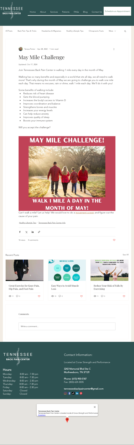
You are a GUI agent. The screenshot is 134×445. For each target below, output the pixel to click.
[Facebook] (69, 393)
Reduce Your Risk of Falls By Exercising (108, 287)
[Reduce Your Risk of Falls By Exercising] (109, 270)
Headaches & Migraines (51, 31)
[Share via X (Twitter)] (26, 232)
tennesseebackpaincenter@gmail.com (84, 388)
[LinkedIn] (77, 393)
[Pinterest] (81, 393)
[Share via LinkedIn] (32, 232)
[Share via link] (39, 232)
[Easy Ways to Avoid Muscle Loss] (67, 270)
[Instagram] (65, 393)
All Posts (8, 31)
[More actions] (113, 49)
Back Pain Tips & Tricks (27, 31)
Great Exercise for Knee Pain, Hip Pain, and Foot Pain (24, 287)
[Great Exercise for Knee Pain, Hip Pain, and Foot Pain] (24, 270)
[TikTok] (73, 393)
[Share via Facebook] (20, 232)
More (111, 31)
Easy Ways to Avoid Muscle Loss (65, 287)
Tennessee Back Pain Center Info (51, 223)
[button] (125, 31)
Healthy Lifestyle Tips (74, 31)
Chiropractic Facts (96, 31)
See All (126, 254)
